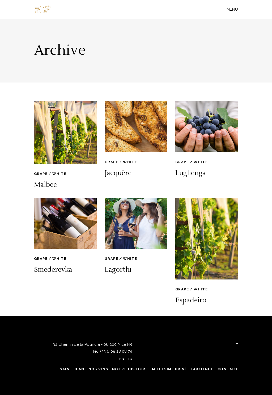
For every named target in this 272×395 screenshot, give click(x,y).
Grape (41, 174)
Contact (228, 369)
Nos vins (98, 369)
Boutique (202, 369)
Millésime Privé (169, 369)
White (59, 174)
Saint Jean (72, 369)
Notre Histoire (130, 369)
